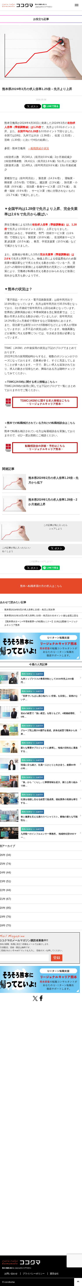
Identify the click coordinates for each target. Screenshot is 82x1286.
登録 (56, 958)
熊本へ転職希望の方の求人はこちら (41, 586)
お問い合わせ (10, 1273)
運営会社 (54, 1273)
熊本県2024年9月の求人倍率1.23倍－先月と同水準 (29, 609)
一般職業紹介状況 (38, 148)
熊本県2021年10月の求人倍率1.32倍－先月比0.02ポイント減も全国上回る (41, 615)
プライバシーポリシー (34, 1273)
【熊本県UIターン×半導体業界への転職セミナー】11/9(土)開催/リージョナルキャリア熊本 (41, 623)
